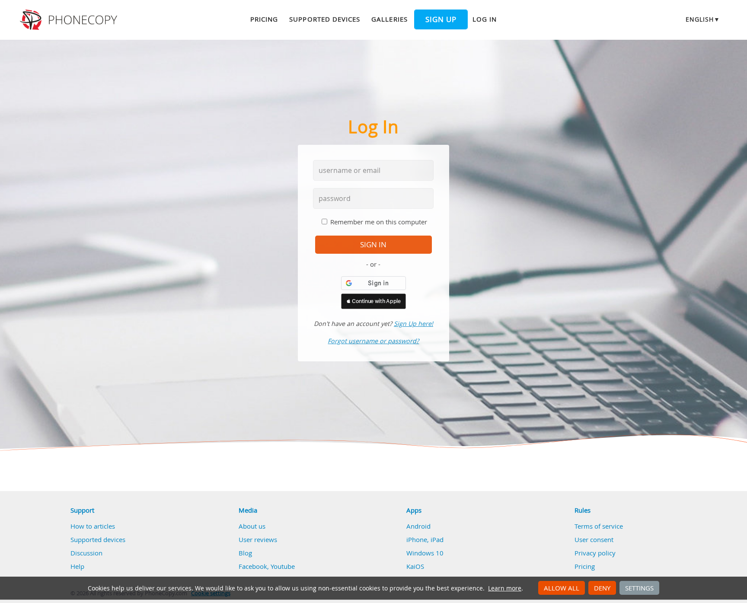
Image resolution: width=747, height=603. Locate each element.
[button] (373, 301)
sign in (373, 244)
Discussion (86, 553)
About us (252, 526)
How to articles (92, 526)
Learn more (504, 588)
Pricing (264, 19)
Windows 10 (425, 553)
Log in (484, 19)
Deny (602, 588)
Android (418, 526)
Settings (639, 588)
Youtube (283, 566)
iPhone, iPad (425, 539)
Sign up (440, 19)
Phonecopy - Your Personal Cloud (70, 20)
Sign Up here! (413, 323)
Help (77, 566)
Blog (245, 553)
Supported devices (324, 19)
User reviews (258, 539)
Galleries (389, 19)
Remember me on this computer (378, 221)
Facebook (253, 566)
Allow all (561, 588)
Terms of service (599, 526)
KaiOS (415, 566)
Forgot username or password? (373, 341)
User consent (594, 539)
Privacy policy (595, 553)
